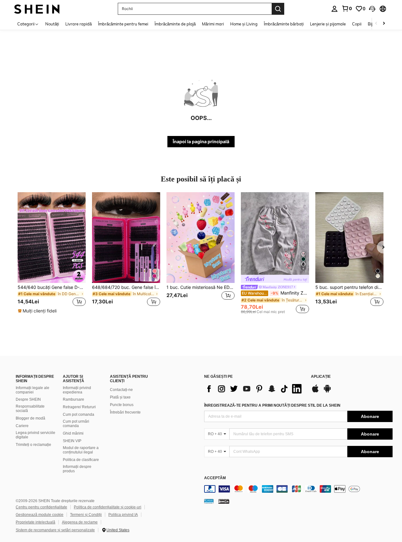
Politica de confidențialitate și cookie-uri (107, 507)
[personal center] (334, 9)
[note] (38, 311)
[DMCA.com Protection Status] (223, 501)
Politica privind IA (123, 514)
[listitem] (52, 253)
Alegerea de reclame (80, 522)
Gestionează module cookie (39, 514)
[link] (346, 8)
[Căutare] (278, 9)
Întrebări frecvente (125, 412)
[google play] (327, 391)
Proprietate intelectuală (35, 522)
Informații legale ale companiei (32, 390)
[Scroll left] (376, 24)
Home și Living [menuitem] (244, 23)
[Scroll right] (384, 24)
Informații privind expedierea (77, 390)
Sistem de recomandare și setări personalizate (55, 530)
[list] (254, 388)
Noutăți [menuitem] (52, 23)
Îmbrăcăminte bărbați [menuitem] (284, 23)
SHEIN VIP (72, 441)
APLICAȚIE (321, 377)
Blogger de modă (30, 418)
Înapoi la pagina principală (201, 141)
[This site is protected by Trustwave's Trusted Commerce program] (209, 501)
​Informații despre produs (77, 468)
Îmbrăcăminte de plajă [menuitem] (175, 23)
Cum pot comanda (78, 414)
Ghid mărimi (73, 433)
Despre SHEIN (28, 399)
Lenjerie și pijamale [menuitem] (328, 23)
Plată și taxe (120, 397)
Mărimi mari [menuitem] (213, 23)
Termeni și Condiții (86, 514)
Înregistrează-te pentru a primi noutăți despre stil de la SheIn (272, 405)
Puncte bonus (121, 405)
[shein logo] (37, 8)
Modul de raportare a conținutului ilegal (81, 450)
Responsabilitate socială (30, 408)
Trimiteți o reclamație (33, 444)
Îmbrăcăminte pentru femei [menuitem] (123, 23)
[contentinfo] (298, 489)
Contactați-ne (121, 390)
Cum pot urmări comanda (76, 423)
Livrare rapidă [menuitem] (78, 23)
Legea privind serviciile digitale (35, 435)
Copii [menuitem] (356, 23)
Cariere (22, 426)
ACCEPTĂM (215, 478)
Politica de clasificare (81, 460)
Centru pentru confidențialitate (41, 507)
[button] (372, 9)
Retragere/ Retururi (79, 407)
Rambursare (73, 399)
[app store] (315, 391)
